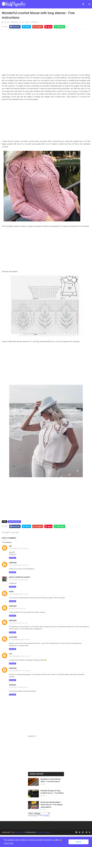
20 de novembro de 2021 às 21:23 (19, 656)
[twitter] (79, 832)
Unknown (13, 563)
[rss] (89, 832)
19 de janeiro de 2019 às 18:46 (19, 565)
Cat (10, 654)
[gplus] (83, 832)
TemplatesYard (19, 832)
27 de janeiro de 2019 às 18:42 (19, 594)
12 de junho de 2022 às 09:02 (18, 687)
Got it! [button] (78, 842)
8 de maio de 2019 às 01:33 (17, 608)
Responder (12, 558)
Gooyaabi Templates (43, 832)
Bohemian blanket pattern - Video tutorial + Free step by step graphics (51, 804)
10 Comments (33, 22)
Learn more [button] (9, 843)
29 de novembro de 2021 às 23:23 (19, 671)
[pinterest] (86, 832)
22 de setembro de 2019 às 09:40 (19, 639)
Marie (11, 591)
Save (50, 27)
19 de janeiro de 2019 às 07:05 (19, 548)
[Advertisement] (46, 51)
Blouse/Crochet (14, 521)
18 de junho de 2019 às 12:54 (18, 623)
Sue (10, 546)
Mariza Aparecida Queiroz (19, 577)
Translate (45, 816)
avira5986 (13, 637)
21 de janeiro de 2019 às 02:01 (19, 579)
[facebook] (76, 832)
